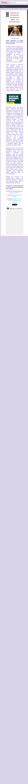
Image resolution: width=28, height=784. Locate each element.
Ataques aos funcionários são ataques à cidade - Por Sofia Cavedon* (14, 17)
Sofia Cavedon (15, 192)
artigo (15, 199)
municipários (15, 200)
